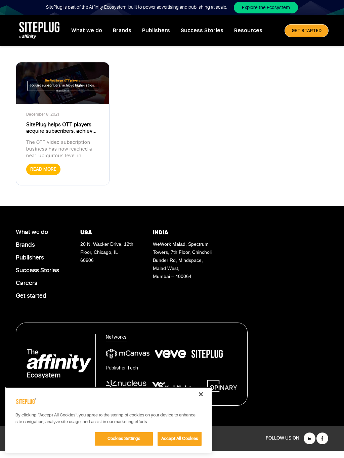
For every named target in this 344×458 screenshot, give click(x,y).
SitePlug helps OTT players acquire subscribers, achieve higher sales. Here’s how (60, 128)
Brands (122, 30)
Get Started (306, 30)
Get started (31, 296)
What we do (86, 30)
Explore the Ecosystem (266, 7)
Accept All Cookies (179, 438)
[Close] (201, 394)
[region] (108, 420)
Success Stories (202, 30)
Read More (43, 169)
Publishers (156, 30)
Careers (26, 283)
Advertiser (72, 114)
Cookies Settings (124, 438)
